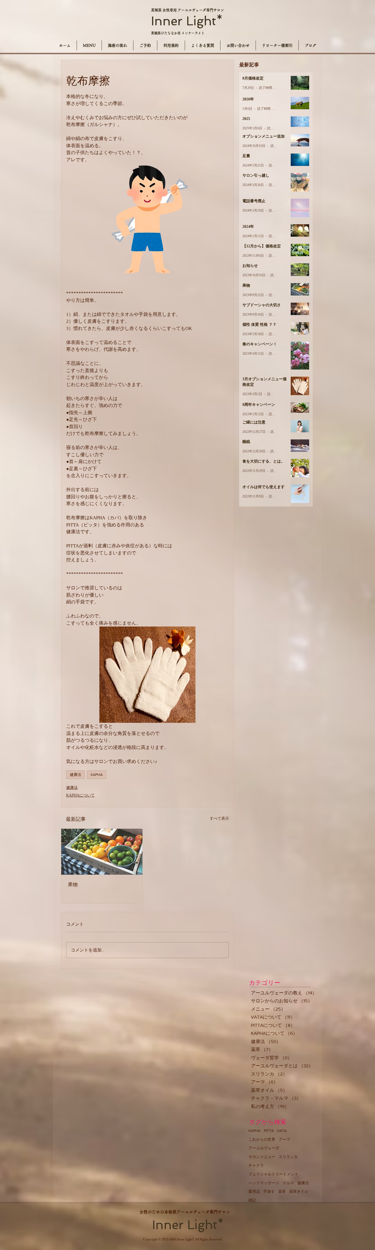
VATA (282, 1130)
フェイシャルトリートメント (273, 1174)
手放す (269, 1191)
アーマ (284, 1139)
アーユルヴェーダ (263, 1148)
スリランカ (288, 1157)
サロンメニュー (261, 1157)
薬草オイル (298, 1191)
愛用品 (254, 1191)
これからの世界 (261, 1139)
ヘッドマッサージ (263, 1183)
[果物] (101, 852)
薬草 (282, 1191)
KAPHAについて (80, 795)
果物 (73, 884)
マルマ (288, 1183)
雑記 (252, 1200)
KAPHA (97, 774)
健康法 (75, 774)
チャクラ (256, 1165)
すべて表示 (219, 818)
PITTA (269, 1130)
